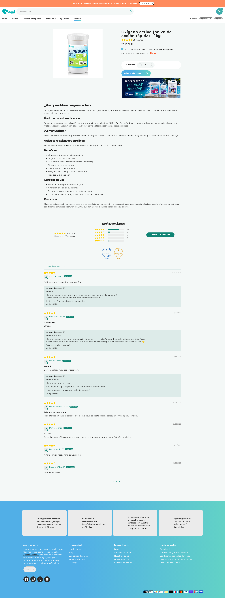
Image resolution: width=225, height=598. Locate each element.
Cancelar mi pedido (123, 563)
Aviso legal (165, 549)
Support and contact (78, 556)
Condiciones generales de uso (174, 552)
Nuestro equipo (121, 556)
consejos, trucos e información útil (70, 145)
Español (218, 18)
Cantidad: (130, 65)
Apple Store (103, 123)
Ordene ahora (147, 3)
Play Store (120, 123)
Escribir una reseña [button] (160, 235)
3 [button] (113, 482)
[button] (127, 40)
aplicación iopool (31, 555)
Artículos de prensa (123, 552)
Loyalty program (76, 549)
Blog (116, 549)
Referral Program (77, 559)
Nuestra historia (121, 559)
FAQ (71, 552)
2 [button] (109, 482)
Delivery (73, 563)
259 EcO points (166, 49)
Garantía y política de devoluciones (176, 559)
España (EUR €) (206, 18)
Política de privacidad (170, 563)
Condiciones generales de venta (175, 556)
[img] (49, 273)
